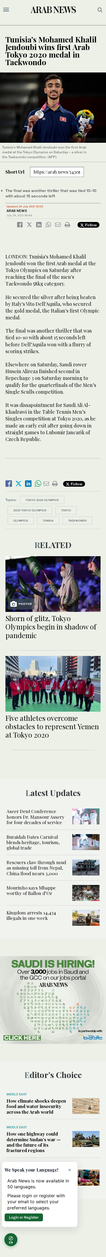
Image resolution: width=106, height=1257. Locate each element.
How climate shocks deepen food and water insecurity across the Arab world (36, 1106)
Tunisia (48, 520)
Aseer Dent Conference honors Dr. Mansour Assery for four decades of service (35, 816)
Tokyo (66, 510)
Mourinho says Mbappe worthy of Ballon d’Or (31, 890)
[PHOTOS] (53, 583)
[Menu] (6, 10)
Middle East (17, 1094)
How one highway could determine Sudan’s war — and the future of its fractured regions (34, 1142)
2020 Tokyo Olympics (29, 510)
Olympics (20, 520)
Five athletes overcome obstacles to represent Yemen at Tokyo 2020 (52, 726)
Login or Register (24, 1217)
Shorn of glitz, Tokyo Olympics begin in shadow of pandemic (50, 626)
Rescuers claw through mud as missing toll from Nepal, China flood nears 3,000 (36, 867)
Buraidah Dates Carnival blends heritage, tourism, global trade (33, 842)
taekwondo (77, 520)
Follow (90, 225)
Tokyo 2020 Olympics (42, 500)
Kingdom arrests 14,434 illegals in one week (31, 915)
